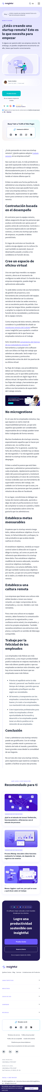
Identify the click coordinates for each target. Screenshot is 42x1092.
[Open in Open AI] (11, 134)
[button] (31, 3)
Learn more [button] (5, 1090)
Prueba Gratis (11, 93)
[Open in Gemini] (16, 134)
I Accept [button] (31, 1088)
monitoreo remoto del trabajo (17, 327)
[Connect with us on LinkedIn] (10, 1051)
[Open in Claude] (31, 134)
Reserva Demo (21, 949)
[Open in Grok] (26, 134)
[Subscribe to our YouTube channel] (16, 1051)
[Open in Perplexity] (21, 134)
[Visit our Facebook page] (3, 1051)
